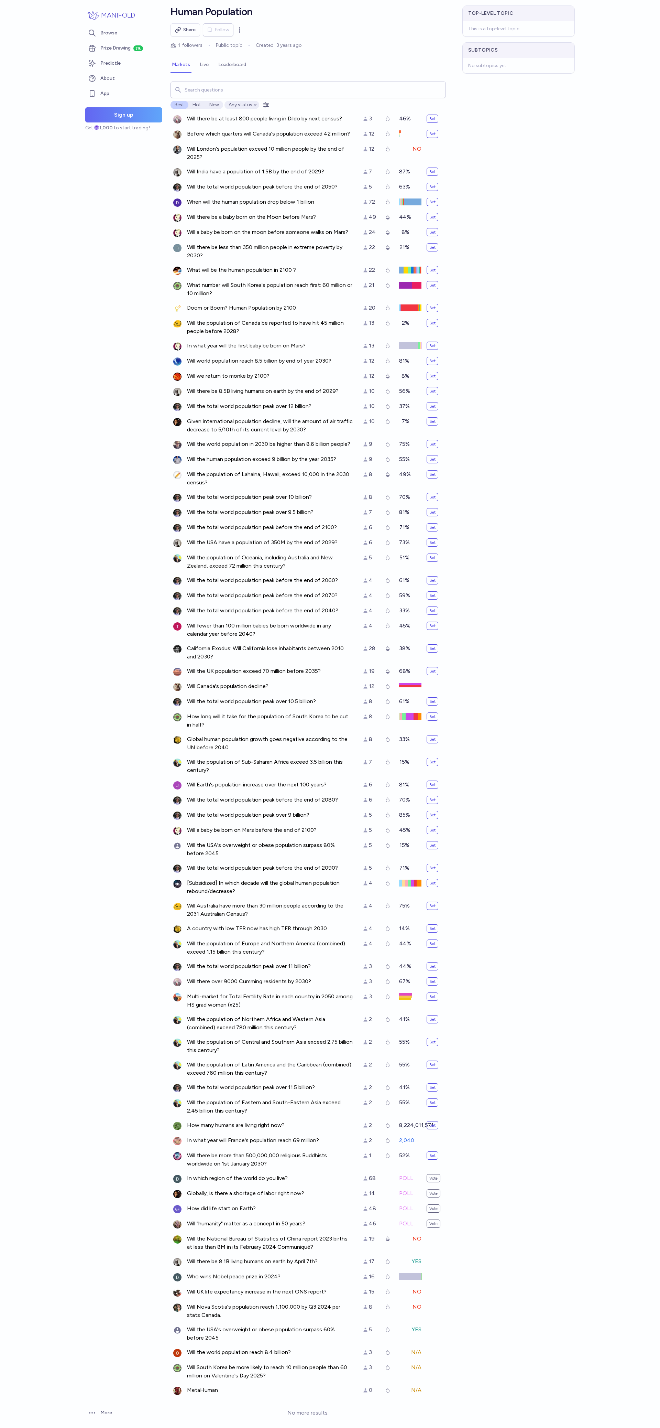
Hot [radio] (196, 105)
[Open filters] (266, 105)
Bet (432, 118)
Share (189, 30)
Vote (433, 1178)
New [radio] (214, 105)
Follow (221, 30)
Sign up (123, 114)
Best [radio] (179, 105)
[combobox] (308, 90)
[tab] (180, 65)
